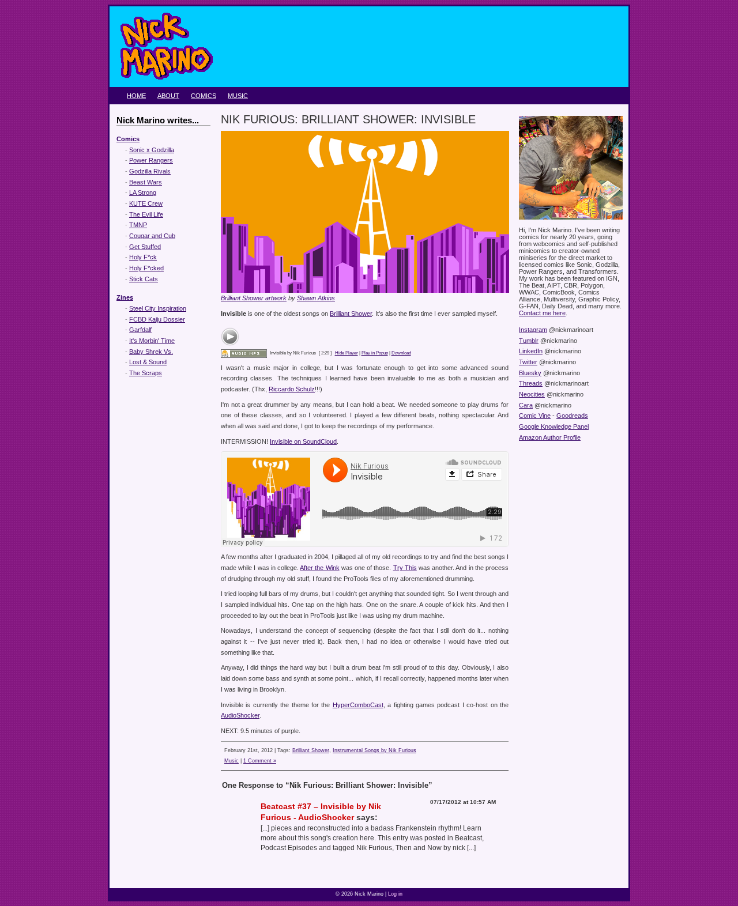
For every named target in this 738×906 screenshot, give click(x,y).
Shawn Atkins (316, 298)
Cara (526, 405)
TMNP (138, 224)
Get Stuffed (145, 246)
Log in (395, 894)
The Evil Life (146, 214)
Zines (124, 297)
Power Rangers (151, 160)
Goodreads (572, 415)
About (168, 95)
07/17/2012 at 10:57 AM (463, 802)
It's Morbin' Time (152, 340)
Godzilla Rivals (150, 171)
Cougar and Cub (152, 235)
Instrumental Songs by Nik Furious (374, 750)
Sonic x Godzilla (151, 149)
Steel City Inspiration (157, 308)
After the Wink (319, 567)
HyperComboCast (358, 704)
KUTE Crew (146, 203)
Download (401, 353)
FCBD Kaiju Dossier (157, 319)
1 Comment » (259, 761)
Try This (405, 567)
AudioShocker (240, 715)
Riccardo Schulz (292, 389)
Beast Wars (145, 182)
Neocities (532, 394)
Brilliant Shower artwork (254, 298)
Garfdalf (140, 329)
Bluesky (530, 372)
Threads (531, 383)
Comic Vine (535, 415)
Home (136, 95)
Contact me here (542, 312)
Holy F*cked (146, 268)
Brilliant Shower (351, 313)
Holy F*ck (143, 257)
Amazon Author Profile (550, 437)
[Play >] (230, 336)
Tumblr (529, 340)
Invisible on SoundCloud (303, 441)
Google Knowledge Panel (554, 426)
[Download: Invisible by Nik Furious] (244, 353)
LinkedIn (531, 351)
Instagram (533, 329)
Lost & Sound (148, 361)
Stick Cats (143, 278)
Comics (203, 95)
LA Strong (142, 192)
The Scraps (145, 372)
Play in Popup (375, 353)
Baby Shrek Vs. (151, 351)
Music (238, 95)
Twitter (528, 361)
